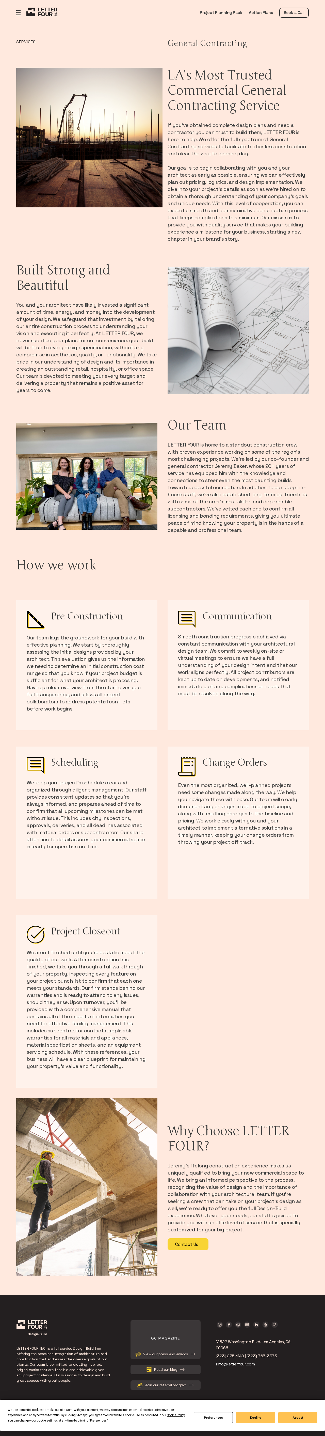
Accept (297, 1418)
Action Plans (261, 12)
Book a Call (294, 12)
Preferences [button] (98, 1420)
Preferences (213, 1418)
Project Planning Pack (221, 12)
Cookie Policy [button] (176, 1415)
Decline (255, 1418)
